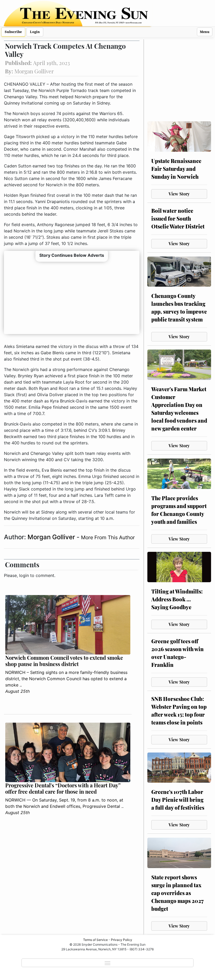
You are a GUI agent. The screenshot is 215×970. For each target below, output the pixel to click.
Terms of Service (95, 940)
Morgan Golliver (52, 537)
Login (35, 32)
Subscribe (13, 32)
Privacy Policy (121, 940)
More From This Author (108, 537)
